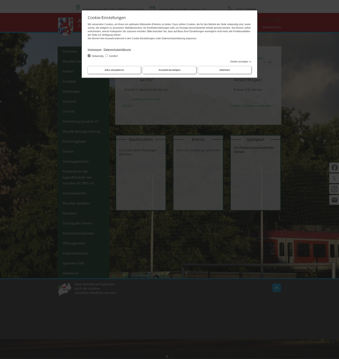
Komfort (113, 56)
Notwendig (97, 56)
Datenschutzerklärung (117, 49)
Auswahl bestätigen (169, 70)
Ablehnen (224, 70)
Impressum (95, 49)
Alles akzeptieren (114, 70)
